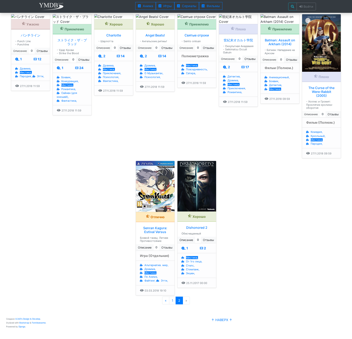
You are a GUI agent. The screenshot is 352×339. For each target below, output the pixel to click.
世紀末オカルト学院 (238, 40)
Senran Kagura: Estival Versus (155, 230)
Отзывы (42, 51)
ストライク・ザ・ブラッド (72, 42)
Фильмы (212, 6)
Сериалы (188, 6)
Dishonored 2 (196, 228)
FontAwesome (39, 322)
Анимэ (147, 6)
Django (22, 326)
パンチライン (30, 35)
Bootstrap (24, 322)
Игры (166, 6)
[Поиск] (292, 6)
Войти (307, 6)
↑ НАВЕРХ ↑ (221, 320)
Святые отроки (197, 35)
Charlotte (113, 35)
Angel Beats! (155, 35)
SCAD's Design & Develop (27, 319)
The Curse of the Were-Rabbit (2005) (321, 92)
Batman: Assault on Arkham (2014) (280, 42)
